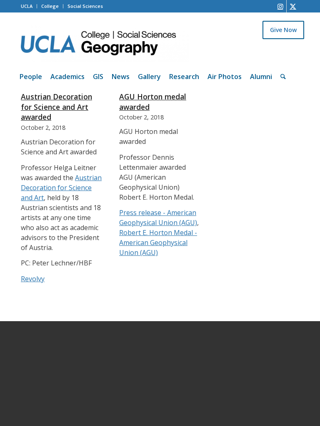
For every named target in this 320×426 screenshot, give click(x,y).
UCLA (26, 6)
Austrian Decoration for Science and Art (61, 187)
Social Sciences (85, 6)
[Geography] (105, 43)
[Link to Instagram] (280, 6)
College (50, 6)
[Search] (283, 76)
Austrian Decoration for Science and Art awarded (56, 107)
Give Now (283, 30)
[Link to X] (293, 6)
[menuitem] (30, 76)
